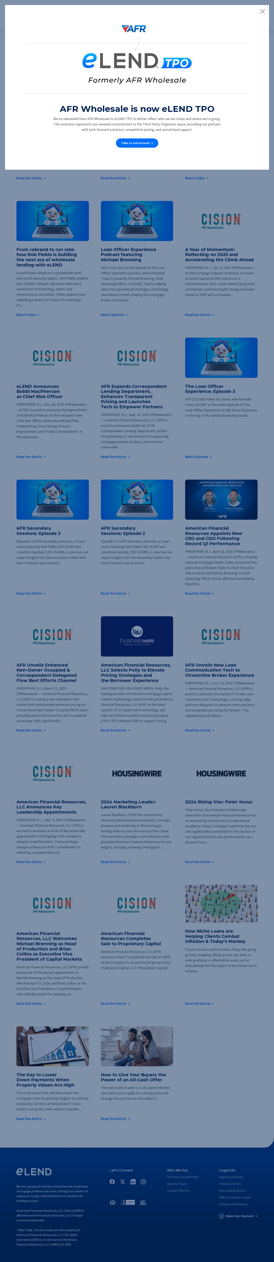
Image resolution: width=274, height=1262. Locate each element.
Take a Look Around (135, 143)
